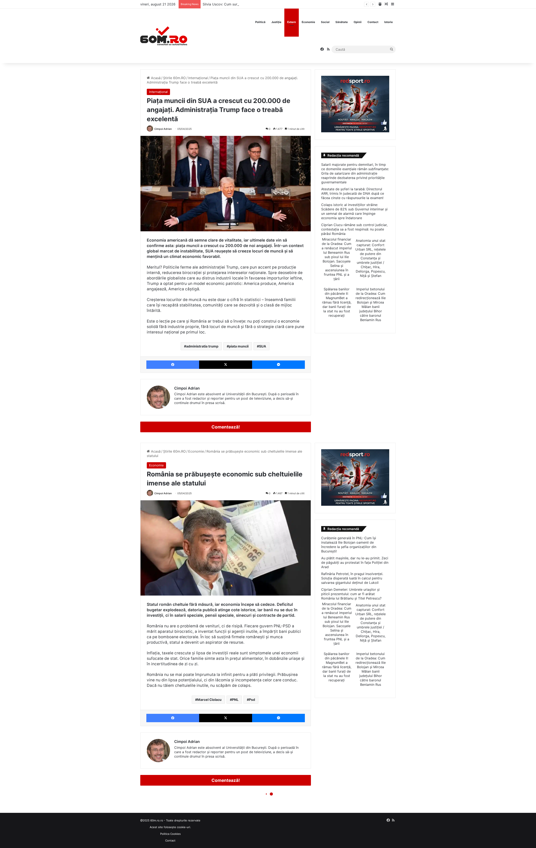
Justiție (276, 22)
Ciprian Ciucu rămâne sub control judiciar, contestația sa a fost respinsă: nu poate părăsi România (354, 229)
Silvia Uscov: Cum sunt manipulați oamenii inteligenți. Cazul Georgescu (259, 4)
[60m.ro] (163, 35)
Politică (260, 22)
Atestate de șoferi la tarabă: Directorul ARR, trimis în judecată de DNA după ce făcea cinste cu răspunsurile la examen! (352, 193)
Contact (372, 22)
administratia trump (202, 346)
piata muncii (239, 346)
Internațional (198, 78)
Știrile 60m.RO (174, 78)
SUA (262, 346)
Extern (291, 22)
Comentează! (225, 427)
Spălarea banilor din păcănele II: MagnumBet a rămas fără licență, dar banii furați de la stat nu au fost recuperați (336, 302)
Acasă (155, 78)
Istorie (388, 22)
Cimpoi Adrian (163, 128)
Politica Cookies (170, 833)
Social (325, 22)
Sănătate (341, 22)
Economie (308, 22)
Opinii (358, 22)
